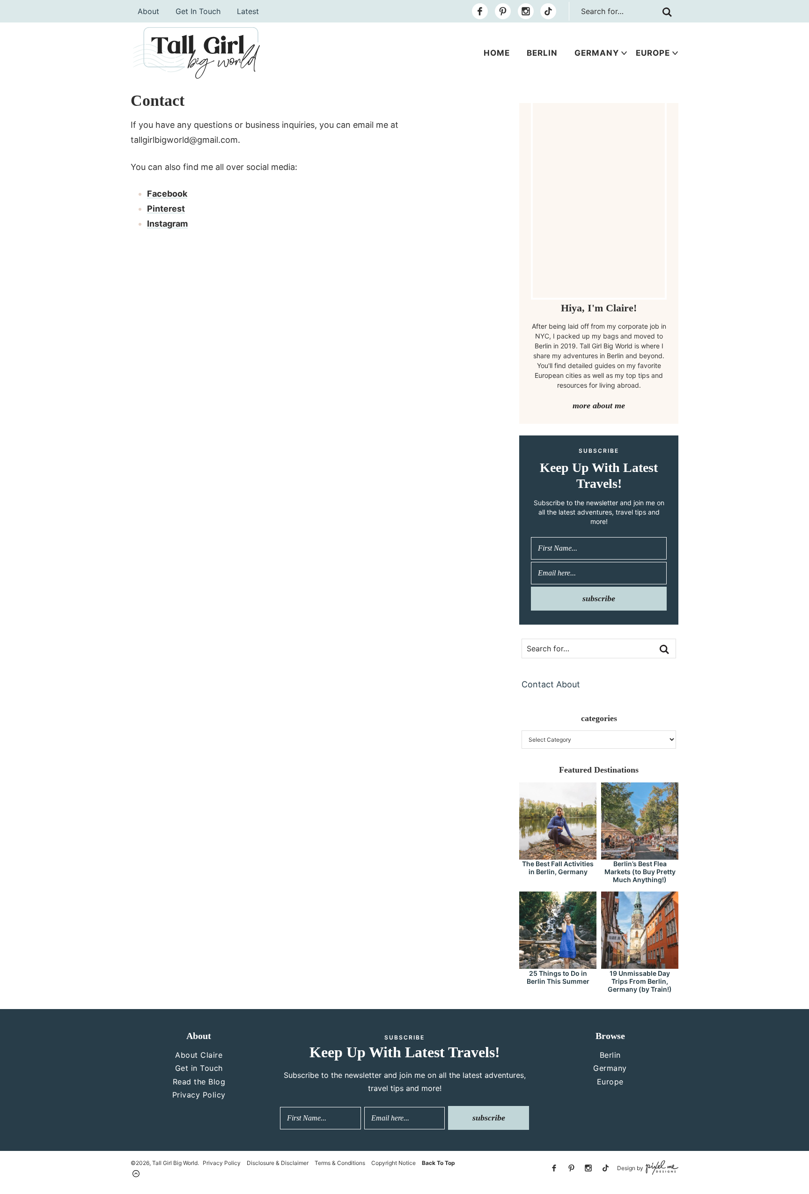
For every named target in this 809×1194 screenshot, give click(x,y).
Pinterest (166, 209)
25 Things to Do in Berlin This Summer (558, 977)
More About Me (599, 405)
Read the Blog (199, 1081)
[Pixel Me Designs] (660, 1168)
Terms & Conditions (340, 1162)
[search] (667, 12)
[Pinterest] (503, 11)
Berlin (542, 53)
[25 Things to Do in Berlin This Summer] (557, 964)
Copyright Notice (393, 1162)
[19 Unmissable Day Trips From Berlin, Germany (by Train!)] (639, 964)
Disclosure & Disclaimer (278, 1162)
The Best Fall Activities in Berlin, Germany (558, 868)
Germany (596, 53)
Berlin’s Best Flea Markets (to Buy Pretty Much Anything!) (640, 872)
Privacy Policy (199, 1094)
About (148, 11)
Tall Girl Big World (196, 53)
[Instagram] (526, 11)
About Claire (198, 1055)
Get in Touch (199, 1068)
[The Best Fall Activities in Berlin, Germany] (557, 855)
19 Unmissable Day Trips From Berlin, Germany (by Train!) (640, 981)
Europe (653, 53)
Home (497, 53)
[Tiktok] (548, 11)
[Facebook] (480, 11)
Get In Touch (198, 11)
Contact (538, 684)
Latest (248, 11)
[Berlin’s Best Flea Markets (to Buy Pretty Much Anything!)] (639, 855)
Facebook (167, 194)
